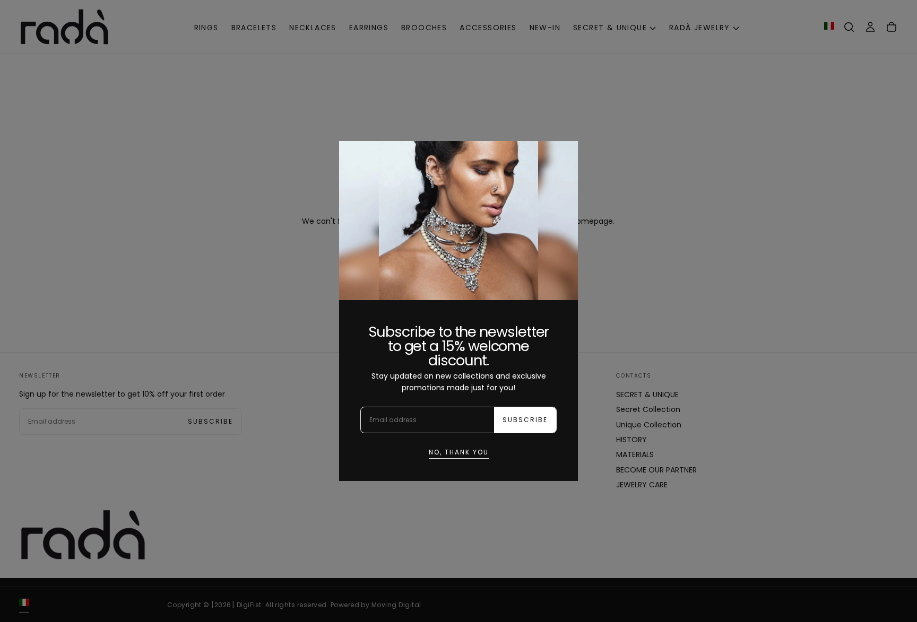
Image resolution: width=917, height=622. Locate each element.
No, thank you (459, 452)
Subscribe (525, 419)
